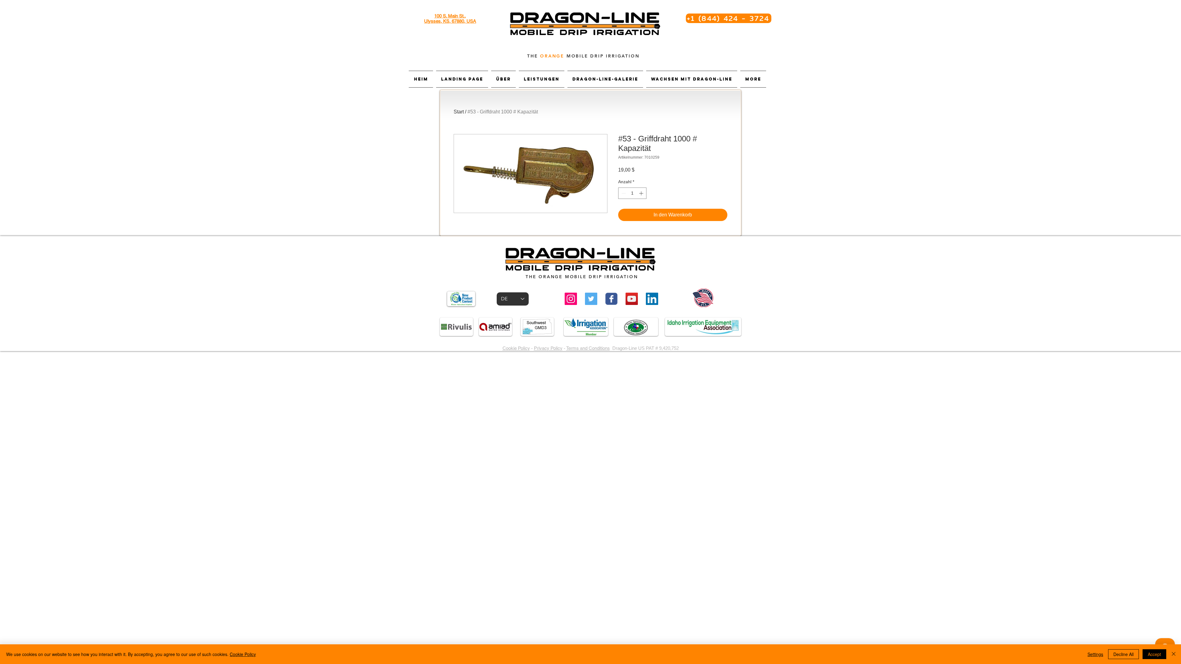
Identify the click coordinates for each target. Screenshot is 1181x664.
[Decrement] (623, 193)
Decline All (1123, 654)
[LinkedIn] (652, 299)
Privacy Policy (548, 348)
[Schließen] (1173, 654)
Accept (1154, 654)
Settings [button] (1095, 654)
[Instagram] (571, 299)
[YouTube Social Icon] (632, 299)
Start (459, 111)
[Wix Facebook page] (611, 299)
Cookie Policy (516, 348)
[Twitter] (591, 299)
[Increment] (642, 193)
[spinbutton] (632, 193)
